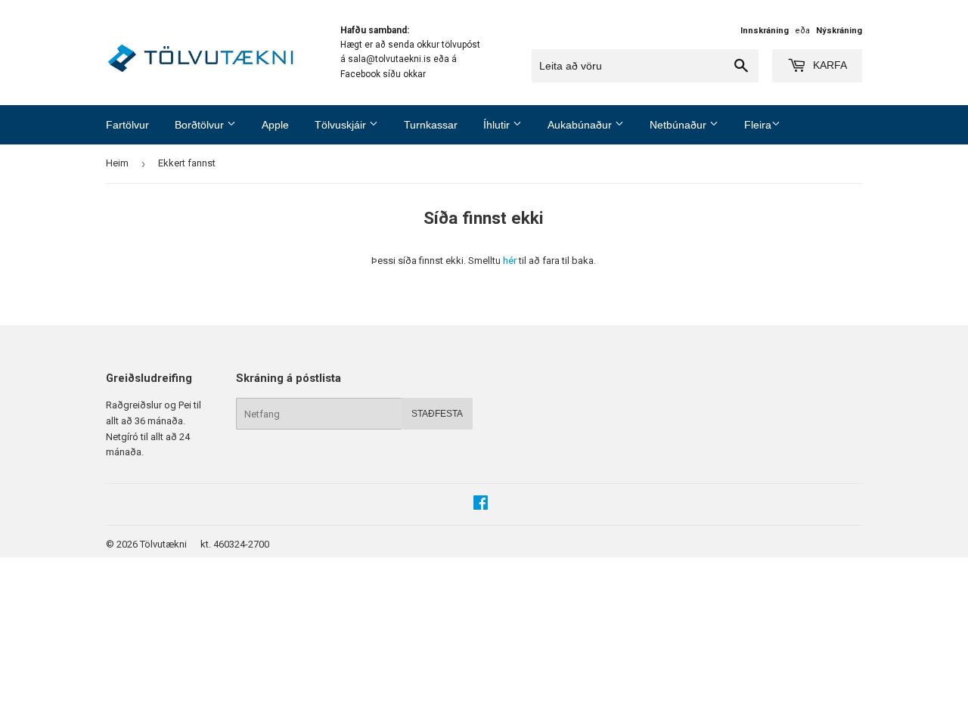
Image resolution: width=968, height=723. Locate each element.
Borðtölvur (201, 125)
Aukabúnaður (581, 125)
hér (510, 260)
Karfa (828, 65)
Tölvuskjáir (342, 125)
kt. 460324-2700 (234, 544)
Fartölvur (127, 125)
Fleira (757, 125)
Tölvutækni (163, 544)
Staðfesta (437, 413)
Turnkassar (431, 125)
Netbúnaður (679, 125)
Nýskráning (839, 31)
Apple (275, 125)
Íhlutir (498, 125)
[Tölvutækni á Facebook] (481, 504)
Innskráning (764, 31)
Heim (117, 163)
